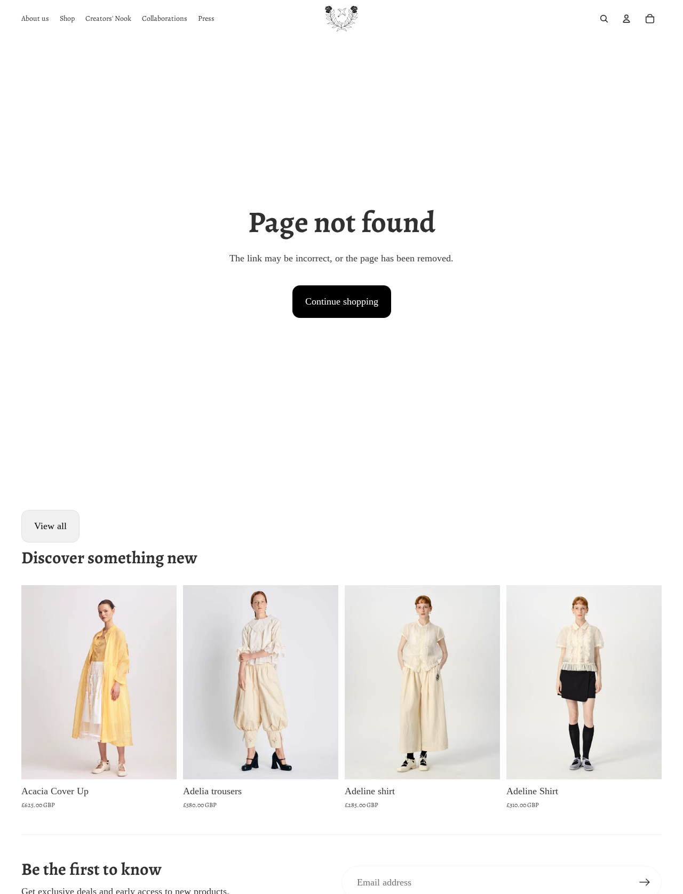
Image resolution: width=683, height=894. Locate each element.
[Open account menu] (626, 18)
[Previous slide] (37, 682)
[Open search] (604, 18)
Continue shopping (341, 301)
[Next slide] (161, 682)
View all (50, 526)
